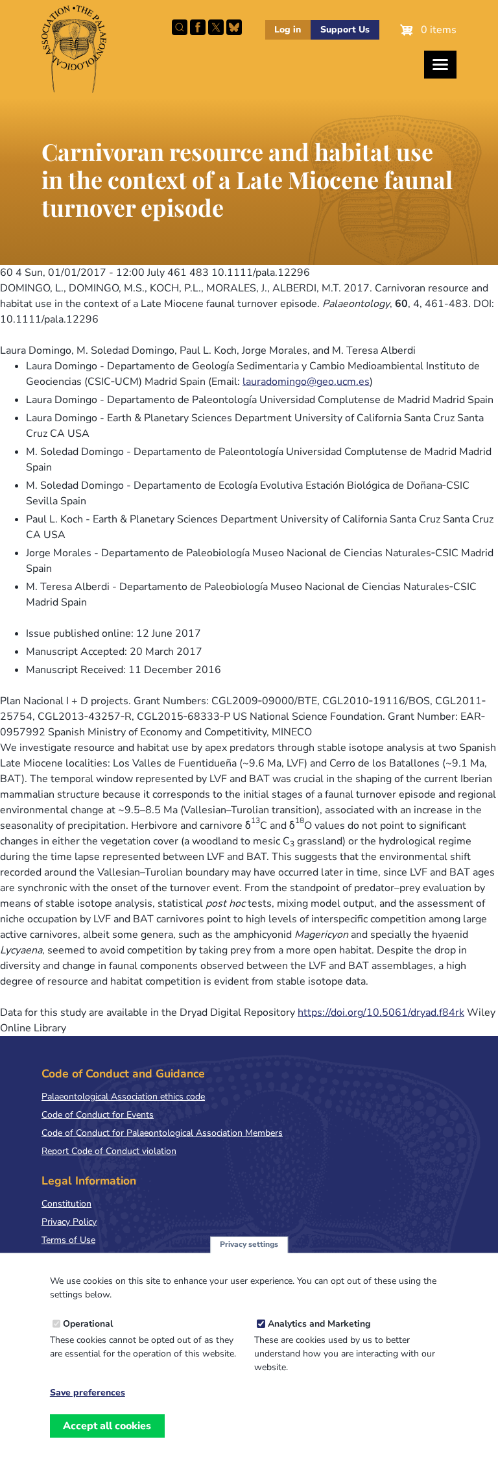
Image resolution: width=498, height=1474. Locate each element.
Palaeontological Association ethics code (123, 1096)
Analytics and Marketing (319, 1324)
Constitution (66, 1204)
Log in (287, 29)
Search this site (179, 27)
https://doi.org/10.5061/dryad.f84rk (381, 1012)
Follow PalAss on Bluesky (234, 27)
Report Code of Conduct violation (109, 1151)
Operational (88, 1324)
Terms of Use (68, 1240)
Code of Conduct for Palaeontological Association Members (162, 1133)
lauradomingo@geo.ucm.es (306, 382)
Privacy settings (249, 1244)
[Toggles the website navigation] (440, 65)
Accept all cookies (107, 1426)
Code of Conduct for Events (98, 1115)
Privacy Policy (69, 1222)
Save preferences (87, 1393)
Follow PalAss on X (216, 27)
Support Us (345, 29)
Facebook (198, 27)
